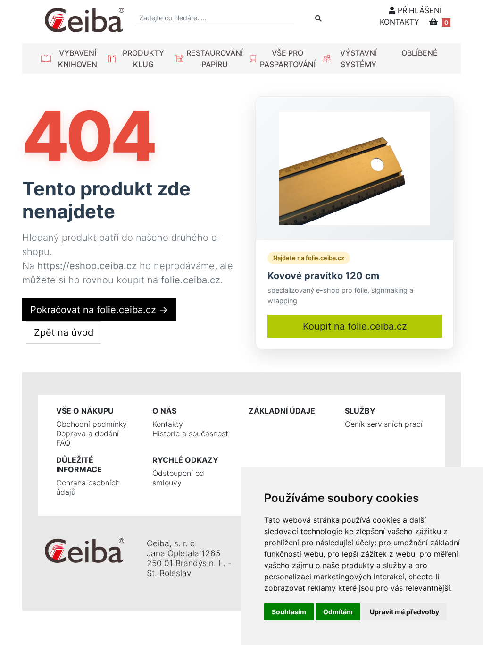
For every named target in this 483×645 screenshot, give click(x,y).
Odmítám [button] (338, 612)
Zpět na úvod (63, 332)
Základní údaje (282, 411)
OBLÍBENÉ (419, 53)
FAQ (63, 443)
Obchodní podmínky (91, 424)
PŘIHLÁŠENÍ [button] (418, 10)
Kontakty (167, 424)
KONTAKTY (399, 21)
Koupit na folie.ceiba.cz (355, 326)
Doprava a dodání (87, 433)
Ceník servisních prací (384, 424)
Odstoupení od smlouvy (178, 477)
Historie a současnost (190, 433)
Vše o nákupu (85, 411)
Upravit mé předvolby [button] (404, 612)
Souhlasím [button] (289, 612)
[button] (70, 58)
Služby (360, 411)
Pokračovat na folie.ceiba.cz (99, 309)
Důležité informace (79, 464)
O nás (164, 411)
